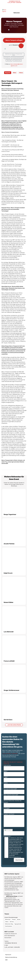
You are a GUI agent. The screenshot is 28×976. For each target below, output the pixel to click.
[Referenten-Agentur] (4, 10)
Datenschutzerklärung (11, 957)
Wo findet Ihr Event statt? (10, 789)
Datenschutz (7, 836)
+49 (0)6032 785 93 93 (14, 1)
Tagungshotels (17, 924)
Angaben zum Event (9, 814)
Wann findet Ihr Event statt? (11, 794)
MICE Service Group (11, 896)
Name (6, 771)
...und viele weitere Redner (14, 725)
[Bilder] (14, 49)
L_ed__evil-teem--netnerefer (14, 2)
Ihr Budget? (7, 808)
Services (12, 921)
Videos (6, 921)
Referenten (17, 12)
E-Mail (6, 777)
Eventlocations (8, 926)
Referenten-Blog (9, 924)
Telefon (6, 783)
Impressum (8, 954)
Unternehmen (7, 765)
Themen (14, 919)
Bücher (18, 919)
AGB (6, 960)
